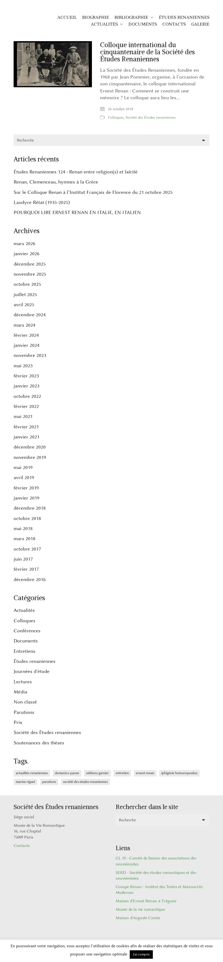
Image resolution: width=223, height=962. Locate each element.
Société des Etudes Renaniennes (85, 782)
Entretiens (24, 651)
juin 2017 (23, 559)
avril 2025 (24, 305)
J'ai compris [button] (141, 954)
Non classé (25, 702)
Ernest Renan (145, 773)
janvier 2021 (26, 437)
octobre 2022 (27, 396)
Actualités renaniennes (32, 773)
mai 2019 (23, 467)
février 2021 (26, 427)
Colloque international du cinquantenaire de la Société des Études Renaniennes (147, 52)
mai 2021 (23, 416)
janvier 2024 (26, 345)
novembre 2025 (30, 274)
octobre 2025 (27, 284)
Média (20, 692)
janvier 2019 (26, 498)
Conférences (27, 631)
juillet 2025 (25, 294)
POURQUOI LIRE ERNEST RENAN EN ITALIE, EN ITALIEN (77, 212)
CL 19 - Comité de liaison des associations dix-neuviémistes (156, 861)
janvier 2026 (26, 254)
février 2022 (26, 406)
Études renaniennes (34, 661)
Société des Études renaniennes (151, 117)
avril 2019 (24, 477)
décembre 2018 (30, 508)
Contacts (22, 845)
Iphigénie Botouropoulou (179, 773)
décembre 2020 (30, 447)
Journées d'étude (31, 671)
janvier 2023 (26, 386)
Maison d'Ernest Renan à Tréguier (146, 901)
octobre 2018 (27, 518)
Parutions (24, 712)
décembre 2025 (30, 264)
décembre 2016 (30, 579)
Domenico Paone (67, 773)
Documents (26, 641)
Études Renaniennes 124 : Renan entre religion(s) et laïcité (76, 172)
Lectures (23, 682)
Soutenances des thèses (39, 743)
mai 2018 (23, 528)
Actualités (24, 610)
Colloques (116, 117)
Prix (18, 722)
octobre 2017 (27, 549)
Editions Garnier (97, 773)
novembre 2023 (30, 355)
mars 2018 (24, 539)
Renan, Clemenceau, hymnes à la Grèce (56, 182)
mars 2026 (24, 243)
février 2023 (26, 376)
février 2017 (26, 569)
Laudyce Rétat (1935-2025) (42, 202)
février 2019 (26, 488)
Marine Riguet (25, 782)
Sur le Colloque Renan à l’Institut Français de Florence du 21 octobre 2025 (93, 192)
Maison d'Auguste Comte (138, 918)
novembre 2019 (30, 457)
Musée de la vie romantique (140, 909)
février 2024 (26, 335)
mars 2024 (24, 325)
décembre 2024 (30, 315)
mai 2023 (23, 366)
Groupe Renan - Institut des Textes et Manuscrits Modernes (159, 889)
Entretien (122, 773)
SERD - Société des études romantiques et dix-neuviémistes (156, 875)
